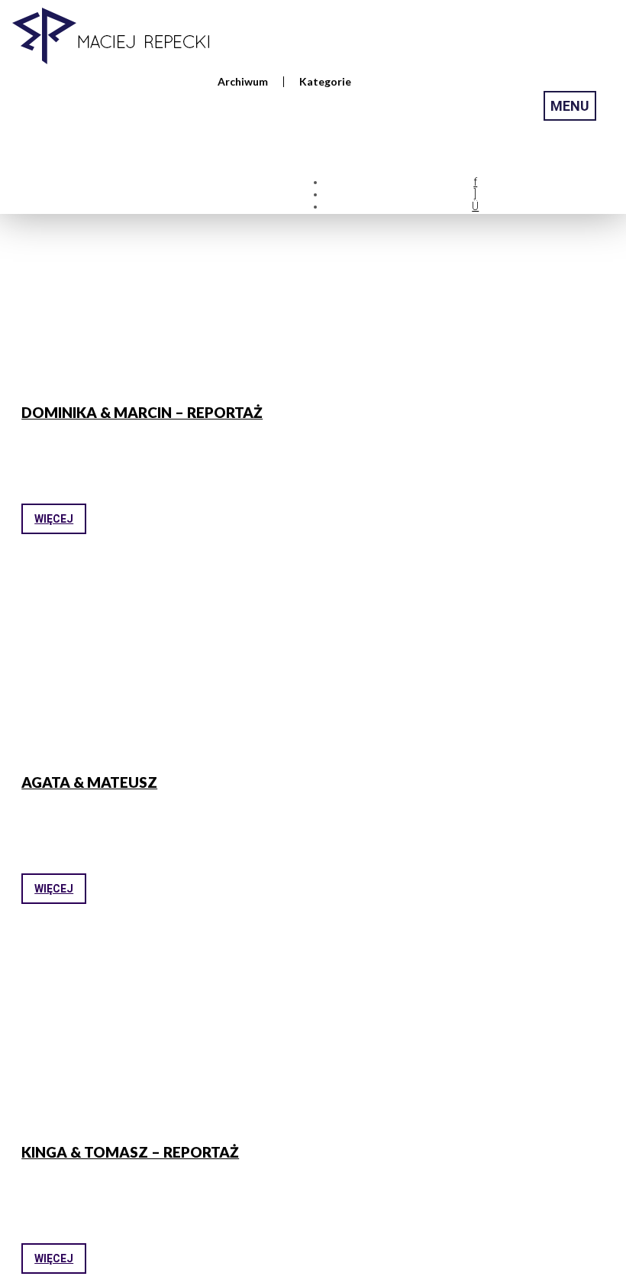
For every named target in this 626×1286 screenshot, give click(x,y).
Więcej (53, 519)
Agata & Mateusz (89, 782)
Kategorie (325, 81)
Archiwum (243, 81)
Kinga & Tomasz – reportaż (130, 1152)
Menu (569, 106)
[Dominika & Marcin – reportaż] (162, 295)
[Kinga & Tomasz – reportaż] (162, 1035)
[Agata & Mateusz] (162, 665)
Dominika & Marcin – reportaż (142, 412)
